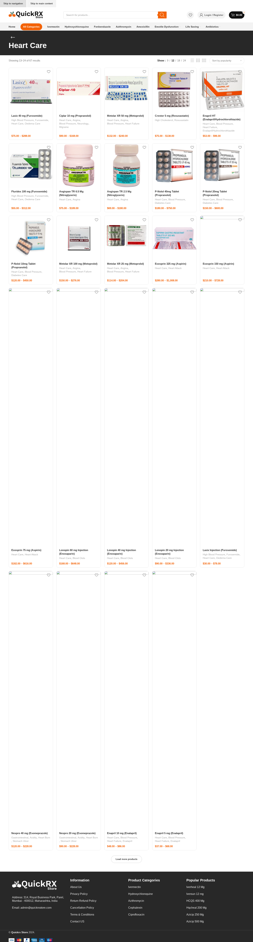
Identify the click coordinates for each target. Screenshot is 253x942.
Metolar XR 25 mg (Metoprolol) (125, 263)
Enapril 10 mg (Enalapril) (122, 833)
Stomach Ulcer (21, 841)
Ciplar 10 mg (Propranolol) (75, 115)
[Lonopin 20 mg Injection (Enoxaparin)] (174, 417)
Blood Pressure (67, 123)
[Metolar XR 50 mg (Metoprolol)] (126, 90)
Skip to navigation (13, 3)
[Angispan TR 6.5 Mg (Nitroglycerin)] (79, 166)
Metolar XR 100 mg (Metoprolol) (78, 263)
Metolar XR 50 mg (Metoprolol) (125, 115)
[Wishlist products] (190, 15)
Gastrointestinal (19, 837)
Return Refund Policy (83, 900)
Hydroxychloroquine (140, 893)
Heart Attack (175, 268)
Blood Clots (79, 558)
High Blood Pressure (22, 120)
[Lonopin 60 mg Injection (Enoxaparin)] (79, 417)
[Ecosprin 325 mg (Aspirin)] (174, 238)
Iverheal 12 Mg (195, 887)
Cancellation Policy (82, 907)
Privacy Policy (79, 893)
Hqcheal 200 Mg (196, 907)
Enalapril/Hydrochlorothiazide (219, 130)
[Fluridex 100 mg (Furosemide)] (31, 166)
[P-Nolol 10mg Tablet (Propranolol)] (31, 238)
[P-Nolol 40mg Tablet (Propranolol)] (174, 166)
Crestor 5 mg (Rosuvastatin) (172, 115)
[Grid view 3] (198, 60)
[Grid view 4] (204, 60)
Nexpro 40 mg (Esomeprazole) (29, 833)
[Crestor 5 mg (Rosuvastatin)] (174, 90)
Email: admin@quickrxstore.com (31, 907)
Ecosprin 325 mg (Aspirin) (170, 263)
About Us (76, 887)
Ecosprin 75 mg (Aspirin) (26, 550)
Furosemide (41, 120)
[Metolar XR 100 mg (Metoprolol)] (79, 238)
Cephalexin (135, 907)
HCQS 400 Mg (195, 900)
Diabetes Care (163, 203)
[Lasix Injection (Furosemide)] (222, 417)
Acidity (33, 837)
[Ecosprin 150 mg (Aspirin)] (222, 238)
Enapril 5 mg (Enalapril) (169, 833)
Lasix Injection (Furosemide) (220, 550)
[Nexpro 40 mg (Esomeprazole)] (31, 700)
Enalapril (127, 841)
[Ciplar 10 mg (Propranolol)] (79, 90)
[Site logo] (26, 14)
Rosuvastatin (181, 120)
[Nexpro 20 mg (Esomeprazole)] (79, 700)
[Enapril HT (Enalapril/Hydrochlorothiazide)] (222, 90)
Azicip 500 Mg (195, 921)
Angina (76, 120)
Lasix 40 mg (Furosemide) (26, 115)
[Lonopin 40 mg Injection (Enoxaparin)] (126, 417)
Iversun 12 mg (195, 893)
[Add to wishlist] (48, 72)
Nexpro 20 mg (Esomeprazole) (77, 833)
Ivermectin (134, 887)
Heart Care (17, 123)
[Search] (162, 15)
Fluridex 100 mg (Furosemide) (29, 191)
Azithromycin (136, 900)
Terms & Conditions (82, 914)
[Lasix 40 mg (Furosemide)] (31, 90)
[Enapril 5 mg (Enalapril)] (174, 700)
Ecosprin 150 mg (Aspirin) (218, 263)
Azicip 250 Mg (195, 914)
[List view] (192, 60)
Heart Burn (44, 837)
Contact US (77, 921)
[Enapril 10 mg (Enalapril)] (126, 700)
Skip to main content (41, 3)
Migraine (64, 127)
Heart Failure (132, 123)
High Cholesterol (164, 120)
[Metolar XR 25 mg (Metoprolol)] (126, 238)
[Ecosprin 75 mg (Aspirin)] (31, 417)
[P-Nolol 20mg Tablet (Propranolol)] (222, 166)
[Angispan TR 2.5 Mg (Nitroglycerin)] (126, 166)
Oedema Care (32, 123)
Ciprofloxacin (136, 914)
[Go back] (13, 37)
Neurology (82, 123)
